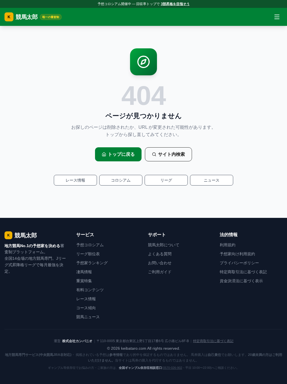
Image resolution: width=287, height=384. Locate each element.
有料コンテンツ (90, 290)
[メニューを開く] (277, 16)
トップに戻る (121, 154)
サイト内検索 (171, 154)
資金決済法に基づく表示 (241, 281)
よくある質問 (160, 254)
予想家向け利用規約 (237, 254)
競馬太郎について (163, 245)
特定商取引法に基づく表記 (243, 272)
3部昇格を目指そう (175, 4)
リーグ (166, 180)
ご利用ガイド (160, 272)
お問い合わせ (160, 263)
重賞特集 (84, 281)
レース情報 (75, 180)
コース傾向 (86, 308)
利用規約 (227, 245)
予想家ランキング (92, 263)
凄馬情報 (84, 272)
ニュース (211, 180)
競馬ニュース (88, 317)
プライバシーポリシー (239, 263)
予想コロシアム (90, 245)
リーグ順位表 (88, 254)
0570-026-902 (172, 367)
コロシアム (121, 180)
